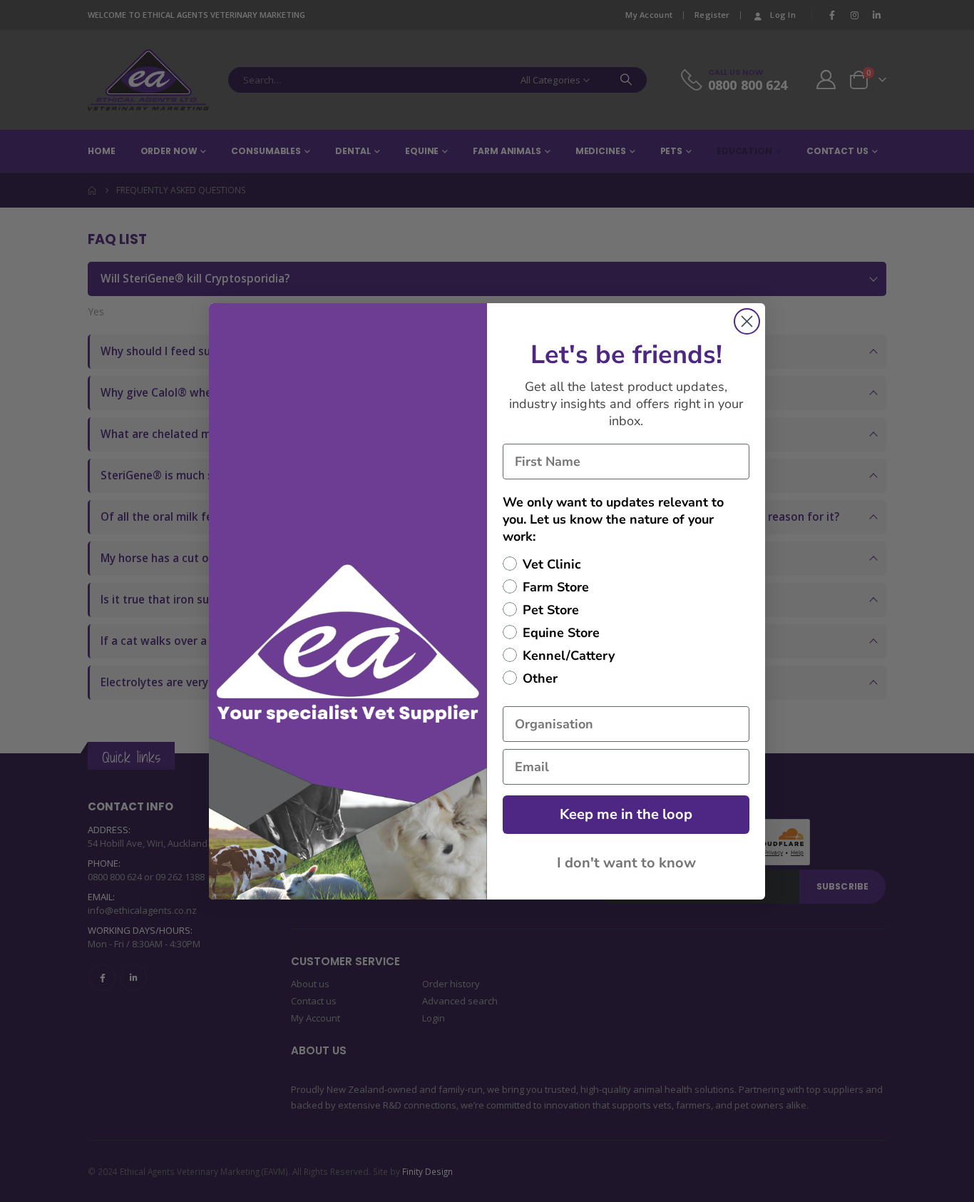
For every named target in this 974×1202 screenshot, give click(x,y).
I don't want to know (626, 862)
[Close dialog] (746, 321)
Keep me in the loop (626, 814)
